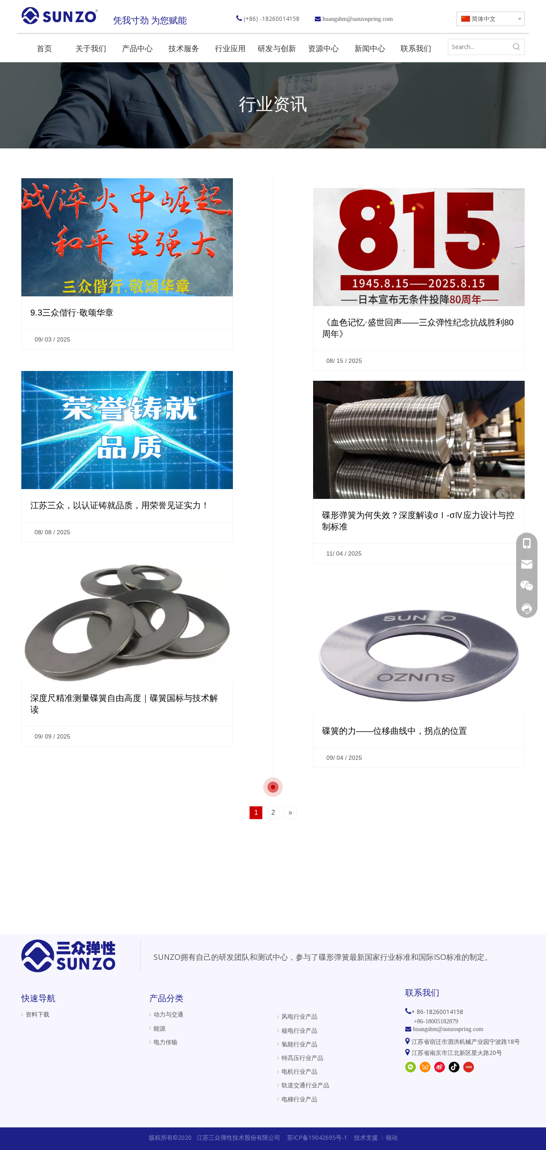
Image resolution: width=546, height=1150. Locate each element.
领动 (392, 1137)
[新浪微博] (439, 1067)
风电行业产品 (299, 1016)
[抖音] (454, 1067)
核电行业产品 (299, 1030)
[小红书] (468, 1067)
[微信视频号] (425, 1067)
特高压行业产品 (302, 1058)
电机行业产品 (299, 1071)
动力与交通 (168, 1014)
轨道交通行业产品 (305, 1085)
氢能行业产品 (299, 1044)
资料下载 (37, 1014)
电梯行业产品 (299, 1099)
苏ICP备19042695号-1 (317, 1137)
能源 (160, 1028)
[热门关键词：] (516, 47)
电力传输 (165, 1042)
